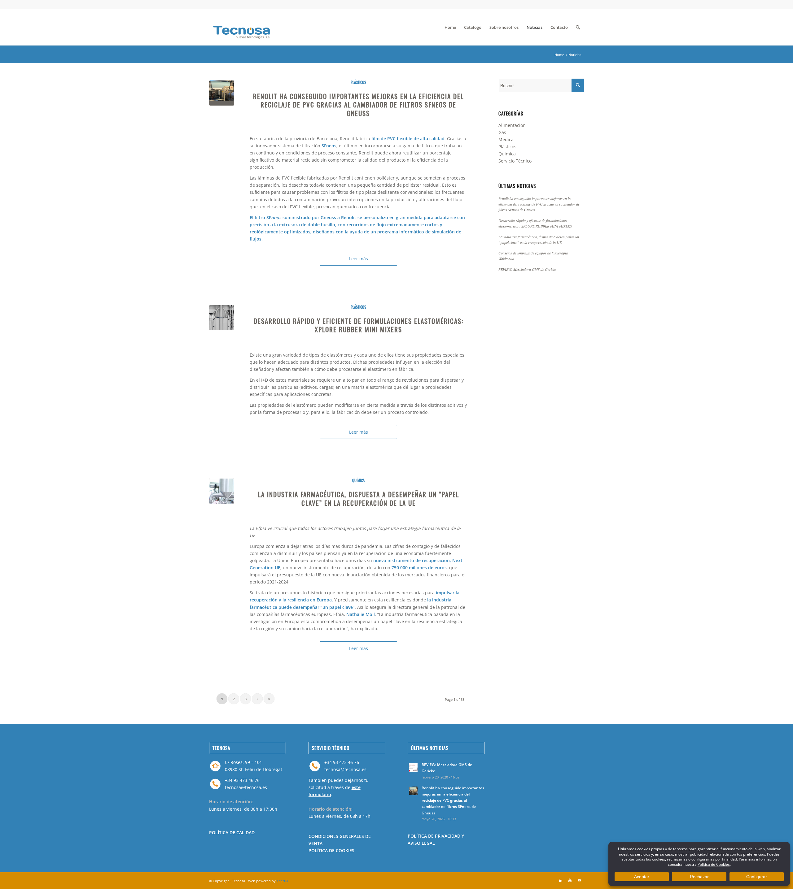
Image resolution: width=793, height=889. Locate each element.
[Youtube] (570, 880)
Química (358, 480)
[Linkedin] (560, 880)
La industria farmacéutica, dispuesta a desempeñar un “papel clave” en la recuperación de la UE (358, 498)
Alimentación (512, 125)
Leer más (358, 259)
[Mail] (579, 880)
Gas (502, 132)
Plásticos (358, 82)
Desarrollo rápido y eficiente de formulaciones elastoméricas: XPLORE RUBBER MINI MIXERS (358, 325)
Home (559, 54)
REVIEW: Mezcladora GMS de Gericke (527, 269)
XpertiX (282, 880)
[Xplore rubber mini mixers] (221, 317)
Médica (506, 139)
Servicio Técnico (515, 161)
